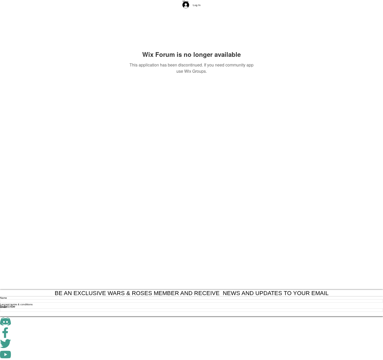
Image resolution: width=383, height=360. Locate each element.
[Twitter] (191, 343)
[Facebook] (191, 332)
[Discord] (191, 321)
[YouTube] (191, 354)
